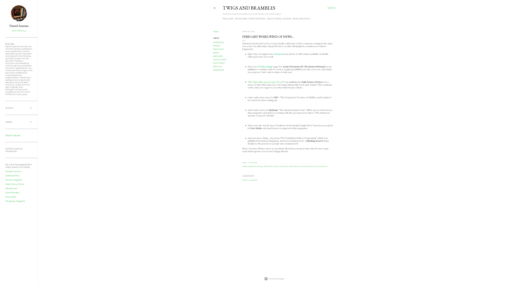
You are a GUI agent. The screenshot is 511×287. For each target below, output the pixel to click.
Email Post (253, 163)
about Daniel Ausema (279, 19)
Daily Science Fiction (14, 184)
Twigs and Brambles (249, 8)
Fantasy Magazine (13, 180)
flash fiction (218, 49)
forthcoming (265, 66)
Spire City (217, 66)
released (277, 54)
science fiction (219, 59)
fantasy (216, 46)
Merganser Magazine (15, 201)
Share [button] (215, 31)
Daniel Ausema (18, 26)
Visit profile (19, 31)
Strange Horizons (13, 171)
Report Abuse (12, 135)
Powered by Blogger (276, 279)
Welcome (228, 19)
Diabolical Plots (12, 175)
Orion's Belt (10, 197)
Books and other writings (250, 19)
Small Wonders (12, 192)
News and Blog (301, 19)
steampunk (218, 70)
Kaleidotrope (11, 188)
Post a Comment (250, 180)
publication (218, 56)
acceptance (218, 42)
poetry (216, 52)
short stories (218, 63)
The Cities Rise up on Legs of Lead (265, 82)
